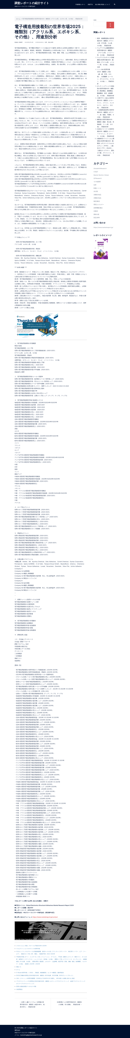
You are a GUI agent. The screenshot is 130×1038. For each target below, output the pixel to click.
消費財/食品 (97, 198)
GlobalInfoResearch (100, 168)
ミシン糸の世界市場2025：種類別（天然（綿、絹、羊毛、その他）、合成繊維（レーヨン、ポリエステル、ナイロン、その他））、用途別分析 (105, 77)
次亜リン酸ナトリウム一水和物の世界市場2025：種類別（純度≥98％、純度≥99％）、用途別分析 (32, 1004)
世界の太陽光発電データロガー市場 (26, 986)
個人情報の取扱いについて (102, 4)
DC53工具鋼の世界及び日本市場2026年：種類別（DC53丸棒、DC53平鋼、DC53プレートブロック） (45, 975)
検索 (95, 20)
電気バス (18, 967)
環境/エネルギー (99, 204)
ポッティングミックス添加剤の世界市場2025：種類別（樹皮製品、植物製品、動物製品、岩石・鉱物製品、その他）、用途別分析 (105, 91)
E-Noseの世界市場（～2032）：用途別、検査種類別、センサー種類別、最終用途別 (40, 972)
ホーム (18, 19)
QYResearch (39, 42)
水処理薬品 (19, 989)
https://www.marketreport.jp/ (103, 227)
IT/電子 (96, 172)
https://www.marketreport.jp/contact (45, 917)
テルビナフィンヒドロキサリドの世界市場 (28, 948)
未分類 (96, 191)
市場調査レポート (80, 4)
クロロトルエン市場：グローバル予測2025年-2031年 (31, 945)
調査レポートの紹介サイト (32, 3)
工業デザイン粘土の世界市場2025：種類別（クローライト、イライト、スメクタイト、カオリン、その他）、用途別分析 (105, 102)
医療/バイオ (97, 188)
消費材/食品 (97, 195)
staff (21, 42)
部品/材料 (50, 42)
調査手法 (90, 4)
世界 (46, 42)
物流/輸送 (97, 201)
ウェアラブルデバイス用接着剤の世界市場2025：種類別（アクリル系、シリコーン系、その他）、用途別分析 (105, 62)
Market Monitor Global (101, 175)
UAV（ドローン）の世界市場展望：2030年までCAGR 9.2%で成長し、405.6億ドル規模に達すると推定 (45, 978)
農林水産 (96, 214)
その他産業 (97, 181)
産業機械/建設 (98, 208)
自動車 (96, 211)
